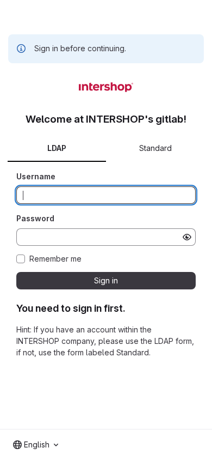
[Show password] (187, 237)
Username (35, 176)
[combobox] (35, 444)
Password (35, 218)
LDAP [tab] (56, 148)
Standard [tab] (155, 148)
